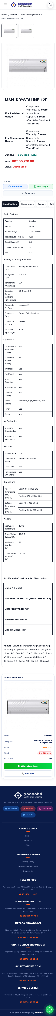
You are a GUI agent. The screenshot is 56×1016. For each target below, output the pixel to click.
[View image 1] (9, 30)
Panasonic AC (15, 657)
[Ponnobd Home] (28, 795)
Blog (28, 845)
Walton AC (35, 649)
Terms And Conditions (28, 866)
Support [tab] (42, 204)
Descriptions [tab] (27, 204)
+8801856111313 (26, 154)
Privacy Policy (28, 862)
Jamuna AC (30, 657)
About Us (28, 840)
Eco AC (34, 660)
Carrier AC (24, 660)
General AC (43, 645)
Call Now (28, 773)
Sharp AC (9, 653)
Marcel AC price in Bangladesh (25, 14)
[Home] (28, 5)
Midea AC (23, 649)
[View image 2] (26, 30)
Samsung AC (9, 649)
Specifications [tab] (10, 204)
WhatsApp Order (28, 766)
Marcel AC (39, 653)
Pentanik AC (29, 645)
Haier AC (41, 657)
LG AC (29, 653)
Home (4, 14)
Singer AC (47, 649)
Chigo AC (44, 660)
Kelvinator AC (10, 660)
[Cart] (50, 5)
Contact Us (28, 871)
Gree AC (20, 653)
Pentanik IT (40, 1012)
